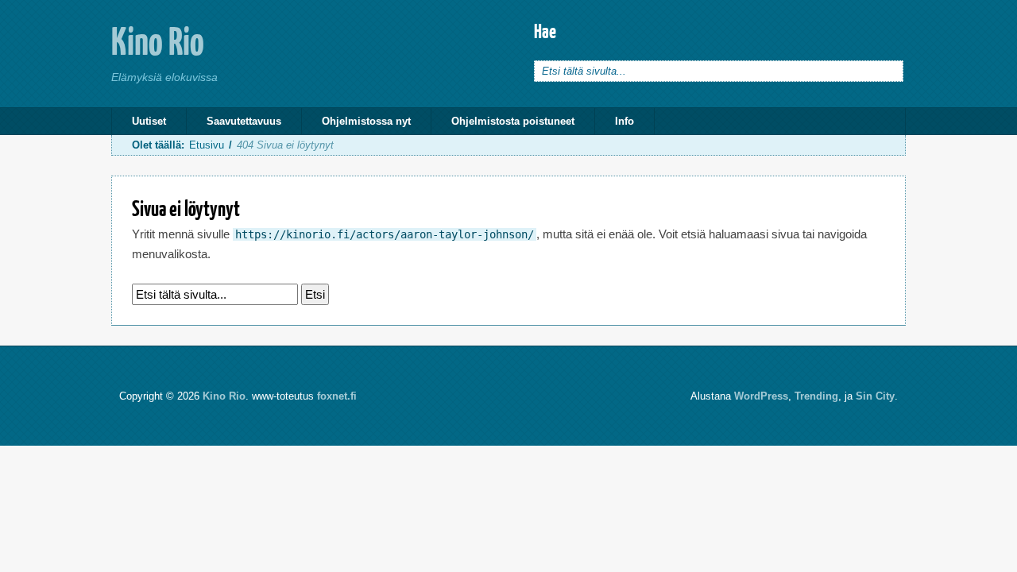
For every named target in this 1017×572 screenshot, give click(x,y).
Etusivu (206, 145)
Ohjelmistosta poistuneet (512, 121)
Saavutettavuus (244, 121)
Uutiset (149, 121)
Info (624, 121)
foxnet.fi (337, 396)
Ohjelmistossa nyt (366, 121)
